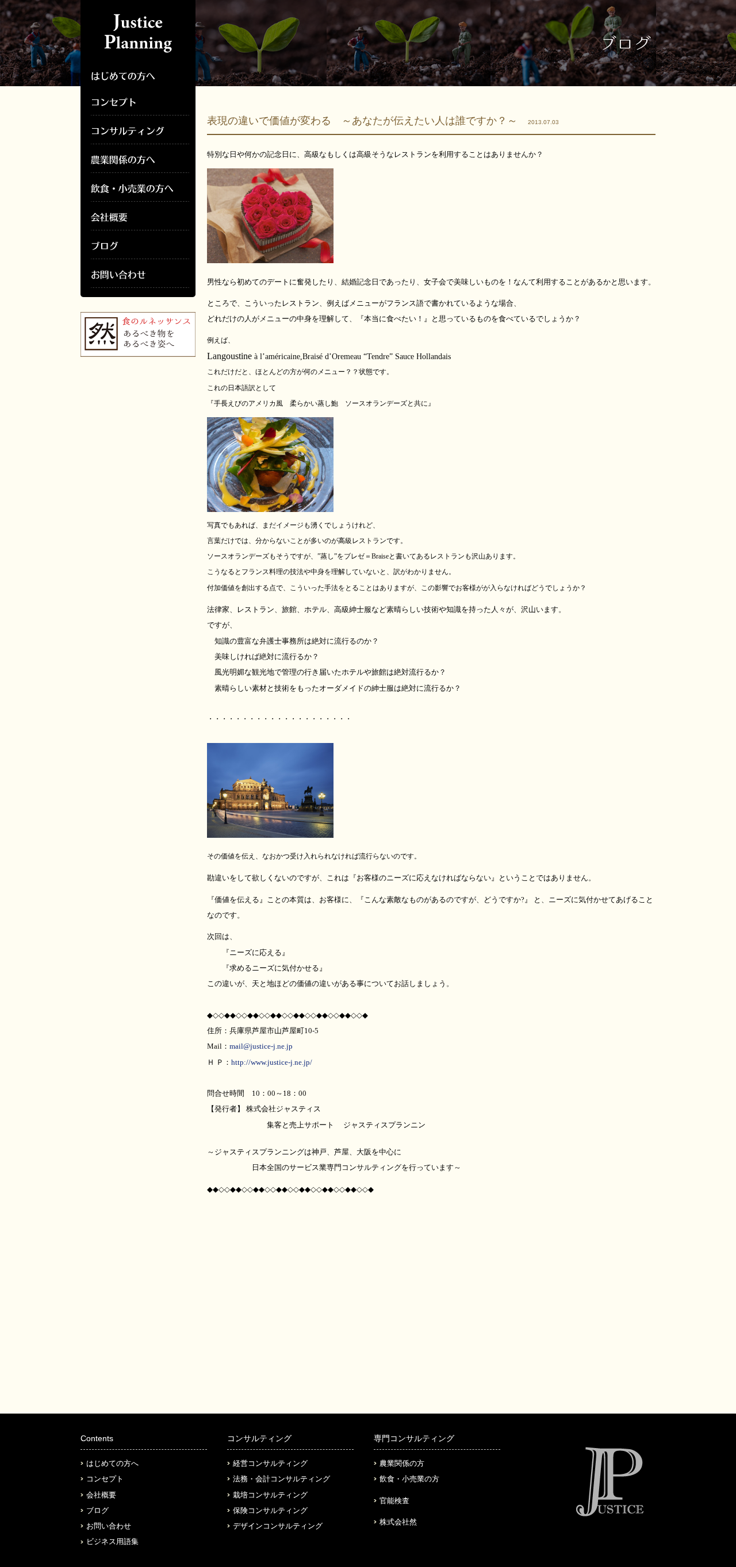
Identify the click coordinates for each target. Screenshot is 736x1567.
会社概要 (101, 1495)
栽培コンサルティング (270, 1495)
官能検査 (394, 1500)
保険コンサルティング (270, 1510)
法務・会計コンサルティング (281, 1478)
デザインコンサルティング (278, 1526)
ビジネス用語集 (112, 1541)
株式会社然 (398, 1522)
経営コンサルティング (270, 1463)
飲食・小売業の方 (409, 1478)
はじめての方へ (112, 1463)
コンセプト (105, 1478)
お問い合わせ (108, 1526)
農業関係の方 (401, 1463)
